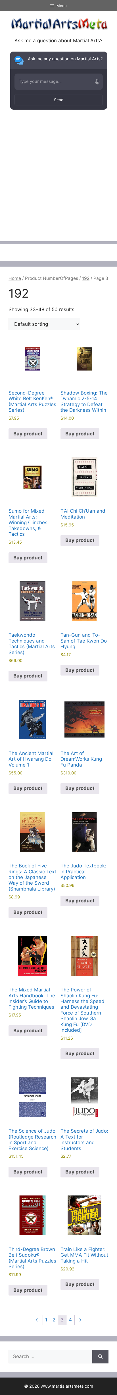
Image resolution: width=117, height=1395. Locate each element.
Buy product (28, 434)
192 (85, 278)
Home (15, 278)
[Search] (100, 1356)
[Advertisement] (58, 183)
